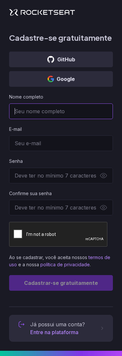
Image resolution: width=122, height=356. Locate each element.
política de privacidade (65, 264)
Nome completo (26, 97)
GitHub (66, 59)
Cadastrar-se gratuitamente (61, 283)
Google (66, 79)
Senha (16, 161)
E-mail (15, 129)
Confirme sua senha (30, 193)
